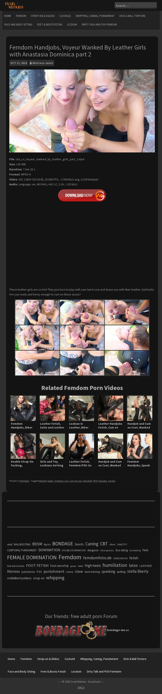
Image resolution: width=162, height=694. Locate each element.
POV (95, 480)
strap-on (39, 578)
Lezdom (72, 24)
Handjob (87, 480)
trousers (102, 480)
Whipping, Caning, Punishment (95, 16)
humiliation (115, 565)
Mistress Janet (42, 63)
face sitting (122, 550)
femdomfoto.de (97, 557)
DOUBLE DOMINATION (74, 550)
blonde (42, 480)
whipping (55, 578)
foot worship (59, 566)
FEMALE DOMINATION (32, 557)
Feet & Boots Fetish (49, 24)
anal (9, 544)
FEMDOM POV (120, 558)
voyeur (111, 480)
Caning (91, 544)
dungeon (93, 550)
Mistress (13, 571)
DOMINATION (49, 549)
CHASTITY (122, 544)
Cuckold (65, 16)
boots (50, 480)
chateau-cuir (61, 480)
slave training (92, 572)
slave (79, 571)
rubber (69, 571)
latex (133, 565)
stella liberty (137, 571)
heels (80, 566)
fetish (133, 558)
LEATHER (145, 566)
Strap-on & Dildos (43, 16)
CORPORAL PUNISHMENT (22, 550)
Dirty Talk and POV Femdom (99, 24)
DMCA (81, 687)
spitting (121, 572)
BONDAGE (62, 543)
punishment (53, 571)
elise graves (107, 550)
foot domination (15, 565)
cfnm (112, 544)
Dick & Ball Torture (132, 16)
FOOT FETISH (37, 565)
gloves (73, 566)
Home (7, 16)
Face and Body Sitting (18, 24)
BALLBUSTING (22, 544)
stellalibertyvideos (19, 578)
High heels (93, 565)
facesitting (135, 550)
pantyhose (28, 572)
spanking (108, 571)
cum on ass (75, 480)
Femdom (21, 16)
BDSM (37, 543)
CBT (104, 544)
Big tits (47, 544)
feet (145, 550)
